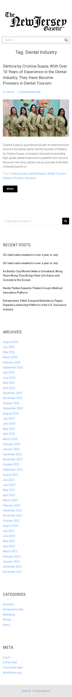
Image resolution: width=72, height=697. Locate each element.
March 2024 (10, 439)
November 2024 (12, 398)
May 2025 (9, 382)
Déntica (7, 178)
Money (7, 619)
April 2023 (9, 495)
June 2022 (9, 536)
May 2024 (9, 428)
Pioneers (18, 178)
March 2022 (10, 551)
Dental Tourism (57, 173)
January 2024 (11, 449)
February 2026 (11, 362)
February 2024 (11, 444)
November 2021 (12, 571)
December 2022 (12, 510)
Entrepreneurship (30, 91)
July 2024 (8, 418)
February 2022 (11, 556)
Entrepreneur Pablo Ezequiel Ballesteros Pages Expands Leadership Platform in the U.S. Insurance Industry (34, 305)
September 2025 (13, 367)
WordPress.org (12, 672)
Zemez (25, 691)
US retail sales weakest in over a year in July (30, 254)
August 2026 (10, 341)
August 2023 (10, 474)
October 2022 (11, 520)
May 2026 (9, 352)
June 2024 (9, 423)
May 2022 (9, 541)
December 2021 (12, 566)
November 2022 (12, 515)
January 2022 (11, 561)
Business (8, 604)
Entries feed (10, 662)
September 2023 (13, 469)
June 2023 (9, 484)
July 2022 (8, 531)
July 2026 (8, 346)
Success (30, 178)
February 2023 (11, 505)
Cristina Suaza (19, 173)
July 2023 (8, 479)
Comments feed (12, 667)
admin (10, 91)
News (6, 624)
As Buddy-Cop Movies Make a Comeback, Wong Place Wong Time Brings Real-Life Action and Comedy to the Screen (33, 276)
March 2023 (10, 500)
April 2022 (9, 546)
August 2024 (10, 413)
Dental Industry (37, 173)
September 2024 (13, 408)
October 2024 (11, 403)
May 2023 (9, 489)
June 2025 (9, 377)
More (10, 189)
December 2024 (12, 393)
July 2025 (8, 372)
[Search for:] (31, 221)
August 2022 (10, 525)
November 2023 (12, 459)
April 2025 (9, 388)
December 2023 (12, 454)
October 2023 (11, 464)
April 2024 (9, 433)
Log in (6, 657)
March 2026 (10, 357)
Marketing (9, 614)
